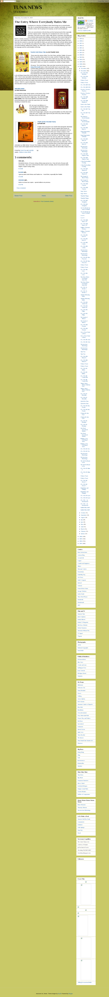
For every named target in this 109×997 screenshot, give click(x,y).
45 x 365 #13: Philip (84, 310)
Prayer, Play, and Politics (84, 718)
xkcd (79, 605)
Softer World (81, 594)
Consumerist (81, 822)
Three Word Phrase (82, 596)
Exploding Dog (81, 574)
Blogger (71, 993)
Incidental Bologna (82, 786)
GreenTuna (90, 21)
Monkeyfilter (81, 763)
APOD (79, 645)
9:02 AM (20, 176)
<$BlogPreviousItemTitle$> (85, 982)
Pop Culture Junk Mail (83, 715)
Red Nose (80, 721)
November (84, 70)
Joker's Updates (82, 616)
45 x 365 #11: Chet (85, 339)
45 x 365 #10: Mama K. (84, 357)
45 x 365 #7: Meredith (84, 394)
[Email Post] (37, 150)
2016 (81, 45)
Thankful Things (85, 196)
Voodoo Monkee (82, 791)
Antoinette (21, 180)
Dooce (79, 693)
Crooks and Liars (82, 665)
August (83, 517)
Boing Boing (81, 752)
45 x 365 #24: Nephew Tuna (85, 154)
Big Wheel (80, 777)
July (82, 519)
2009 (81, 61)
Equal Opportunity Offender (85, 132)
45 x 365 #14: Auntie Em (84, 303)
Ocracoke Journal (82, 712)
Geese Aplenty (81, 699)
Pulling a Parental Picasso (85, 228)
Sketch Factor (81, 729)
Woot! (79, 833)
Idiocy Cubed (81, 783)
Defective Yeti (81, 687)
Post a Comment (21, 188)
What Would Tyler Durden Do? (85, 740)
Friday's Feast (84, 80)
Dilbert (79, 566)
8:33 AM (20, 168)
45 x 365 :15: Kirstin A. (84, 288)
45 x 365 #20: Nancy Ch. (84, 220)
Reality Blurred (81, 619)
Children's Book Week (25, 152)
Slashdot (80, 766)
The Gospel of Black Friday (84, 177)
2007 (81, 66)
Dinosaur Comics (82, 569)
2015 (81, 48)
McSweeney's (81, 760)
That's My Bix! (81, 735)
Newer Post (18, 196)
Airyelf (59, 993)
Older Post (68, 196)
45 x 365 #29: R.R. (85, 84)
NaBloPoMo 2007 (85, 507)
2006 (81, 536)
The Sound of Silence (84, 318)
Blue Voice (80, 662)
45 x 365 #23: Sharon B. (84, 169)
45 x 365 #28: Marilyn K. (84, 97)
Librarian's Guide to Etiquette (85, 704)
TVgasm (80, 636)
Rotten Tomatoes (82, 628)
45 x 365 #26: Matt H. (84, 124)
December (84, 68)
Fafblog (80, 696)
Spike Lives (80, 732)
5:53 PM (20, 184)
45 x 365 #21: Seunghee (84, 201)
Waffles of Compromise (84, 794)
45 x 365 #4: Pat (85, 449)
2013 (81, 52)
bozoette (20, 172)
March (83, 529)
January (83, 533)
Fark (79, 757)
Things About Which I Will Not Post (85, 385)
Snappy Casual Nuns (83, 788)
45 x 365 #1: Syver (85, 495)
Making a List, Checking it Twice (84, 440)
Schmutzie (80, 726)
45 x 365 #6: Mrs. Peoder (85, 406)
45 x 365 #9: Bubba (84, 369)
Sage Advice (84, 191)
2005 (81, 539)
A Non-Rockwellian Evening (86, 162)
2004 (81, 541)
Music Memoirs (82, 804)
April (82, 526)
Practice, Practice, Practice (85, 90)
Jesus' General (81, 670)
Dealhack (80, 824)
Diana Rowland (81, 690)
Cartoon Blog (81, 555)
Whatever (80, 743)
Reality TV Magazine (83, 622)
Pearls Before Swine (83, 588)
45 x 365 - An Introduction (84, 500)
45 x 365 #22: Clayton (84, 184)
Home (44, 196)
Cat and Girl (81, 558)
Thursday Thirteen (82, 807)
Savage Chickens (82, 591)
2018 (81, 41)
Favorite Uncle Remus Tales (38, 52)
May (82, 524)
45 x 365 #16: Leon (84, 270)
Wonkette (80, 676)
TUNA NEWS (27, 7)
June (82, 522)
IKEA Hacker (81, 701)
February (83, 531)
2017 (81, 43)
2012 (81, 55)
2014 (81, 50)
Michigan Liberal (82, 673)
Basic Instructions (82, 552)
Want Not (80, 830)
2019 (81, 38)
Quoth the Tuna (84, 401)
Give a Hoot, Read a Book (85, 332)
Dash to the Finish (85, 104)
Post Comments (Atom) (47, 201)
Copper (79, 560)
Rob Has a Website (82, 625)
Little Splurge (81, 827)
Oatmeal (80, 585)
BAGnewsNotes (82, 659)
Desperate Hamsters (83, 780)
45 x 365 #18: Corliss (84, 243)
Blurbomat (80, 685)
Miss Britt (80, 707)
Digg (79, 755)
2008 (81, 64)
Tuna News (80, 775)
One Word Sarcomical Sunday (84, 430)
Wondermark (81, 602)
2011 (81, 57)
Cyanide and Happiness (83, 563)
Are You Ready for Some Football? (85, 208)
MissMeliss (80, 710)
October (83, 512)
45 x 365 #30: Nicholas (84, 73)
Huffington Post (82, 667)
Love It (82, 215)
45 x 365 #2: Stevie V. (84, 481)
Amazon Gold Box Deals (84, 819)
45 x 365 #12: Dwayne (84, 325)
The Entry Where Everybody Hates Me (85, 278)
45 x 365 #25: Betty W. (84, 139)
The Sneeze (81, 737)
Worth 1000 (80, 650)
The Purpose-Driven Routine (85, 117)
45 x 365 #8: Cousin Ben (84, 376)
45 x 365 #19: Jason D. (84, 235)
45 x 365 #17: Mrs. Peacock (85, 258)
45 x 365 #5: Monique (84, 421)
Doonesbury (81, 571)
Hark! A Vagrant (82, 580)
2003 (81, 543)
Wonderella (80, 599)
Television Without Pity (83, 630)
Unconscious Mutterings (84, 147)
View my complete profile (84, 30)
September (84, 515)
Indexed (80, 583)
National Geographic (83, 647)
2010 (81, 59)
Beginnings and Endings (84, 488)
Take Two (83, 351)
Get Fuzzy (80, 577)
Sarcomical (80, 724)
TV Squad (80, 633)
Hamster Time (81, 614)
